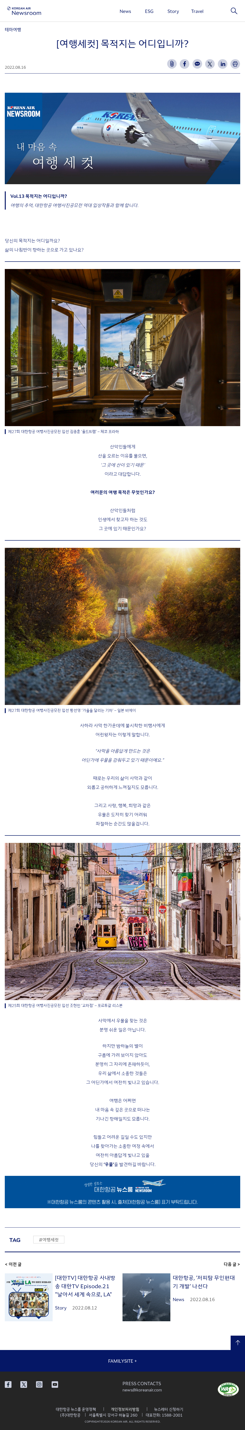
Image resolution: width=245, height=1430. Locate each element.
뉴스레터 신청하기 (168, 1409)
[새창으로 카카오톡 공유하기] (197, 64)
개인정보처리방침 (125, 1409)
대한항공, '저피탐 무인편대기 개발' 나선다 (204, 1281)
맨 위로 (238, 1343)
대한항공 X (23, 1384)
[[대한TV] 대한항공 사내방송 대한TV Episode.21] (29, 1297)
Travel (197, 11)
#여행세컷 (49, 1239)
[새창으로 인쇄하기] (235, 64)
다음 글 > (232, 1264)
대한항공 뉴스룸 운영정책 (76, 1409)
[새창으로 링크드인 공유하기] (223, 64)
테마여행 (13, 29)
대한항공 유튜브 (54, 1384)
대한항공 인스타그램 (39, 1384)
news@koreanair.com (142, 1390)
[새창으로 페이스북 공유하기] (184, 64)
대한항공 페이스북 (8, 1384)
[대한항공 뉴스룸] (24, 11)
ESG (149, 11)
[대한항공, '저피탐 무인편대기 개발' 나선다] (146, 1297)
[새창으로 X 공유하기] (210, 64)
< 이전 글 (13, 1264)
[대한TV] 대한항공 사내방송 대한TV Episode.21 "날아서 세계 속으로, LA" (85, 1285)
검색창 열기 (234, 11)
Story (173, 11)
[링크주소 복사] (172, 64)
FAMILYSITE (122, 1361)
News (125, 11)
